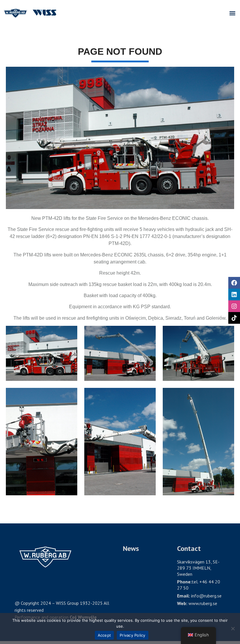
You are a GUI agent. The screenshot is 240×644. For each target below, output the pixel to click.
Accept (104, 635)
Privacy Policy (132, 635)
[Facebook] (234, 283)
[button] (232, 13)
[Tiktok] (234, 318)
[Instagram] (234, 306)
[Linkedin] (234, 294)
